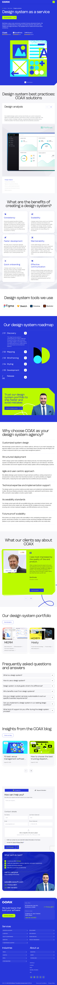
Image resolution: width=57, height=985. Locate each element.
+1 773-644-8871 (49, 907)
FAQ (30, 972)
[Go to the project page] (15, 640)
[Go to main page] (7, 902)
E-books (32, 965)
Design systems (17, 8)
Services (10, 8)
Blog (31, 967)
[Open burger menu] (54, 2)
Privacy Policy (51, 983)
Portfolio (32, 962)
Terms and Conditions (41, 983)
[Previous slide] (26, 598)
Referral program (34, 969)
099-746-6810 (10, 888)
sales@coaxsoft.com (13, 882)
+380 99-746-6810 (30, 917)
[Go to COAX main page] (6, 2)
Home (5, 8)
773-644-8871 (10, 885)
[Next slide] (31, 598)
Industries (7, 948)
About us (34, 948)
